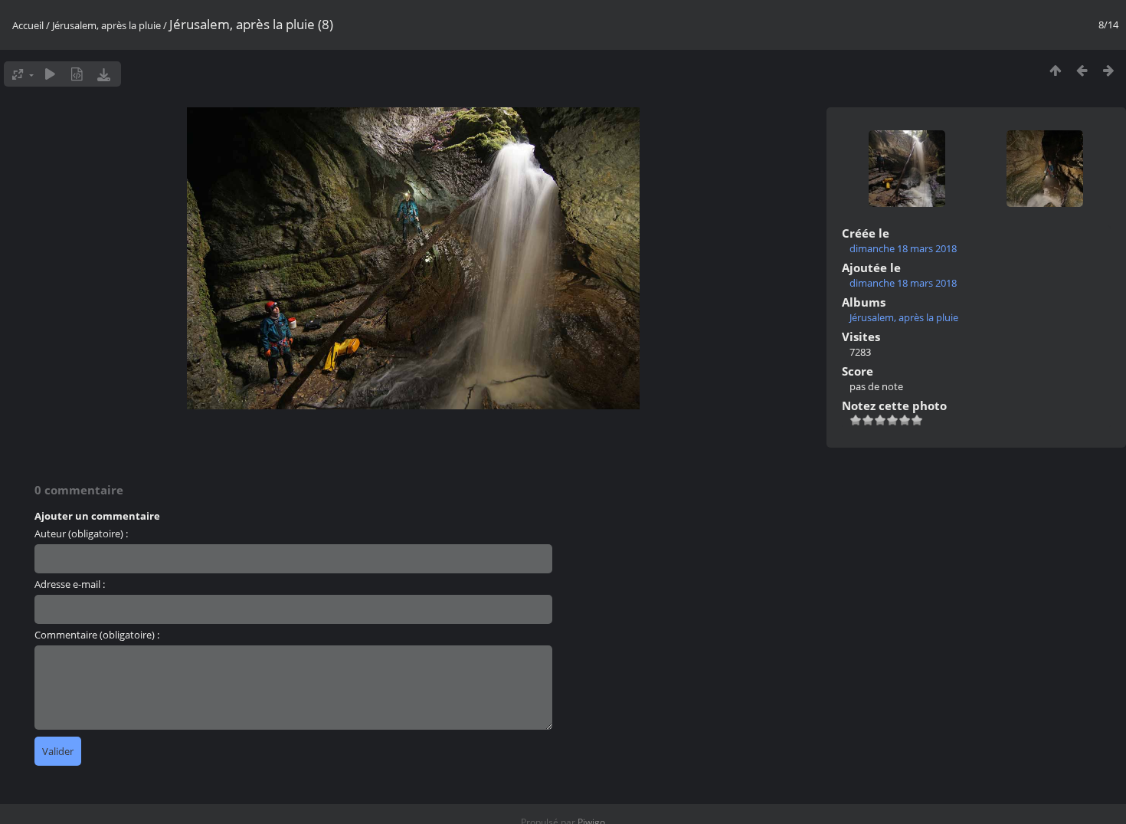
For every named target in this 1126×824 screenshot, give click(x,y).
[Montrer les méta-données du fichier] (77, 74)
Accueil (28, 25)
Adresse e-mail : (69, 584)
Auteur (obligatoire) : (81, 533)
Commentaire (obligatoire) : (96, 635)
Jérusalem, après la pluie (106, 25)
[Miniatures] (1055, 70)
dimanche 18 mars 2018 (903, 248)
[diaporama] (50, 74)
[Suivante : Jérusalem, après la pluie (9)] (1108, 70)
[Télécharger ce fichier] (103, 74)
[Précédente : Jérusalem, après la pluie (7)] (1082, 70)
